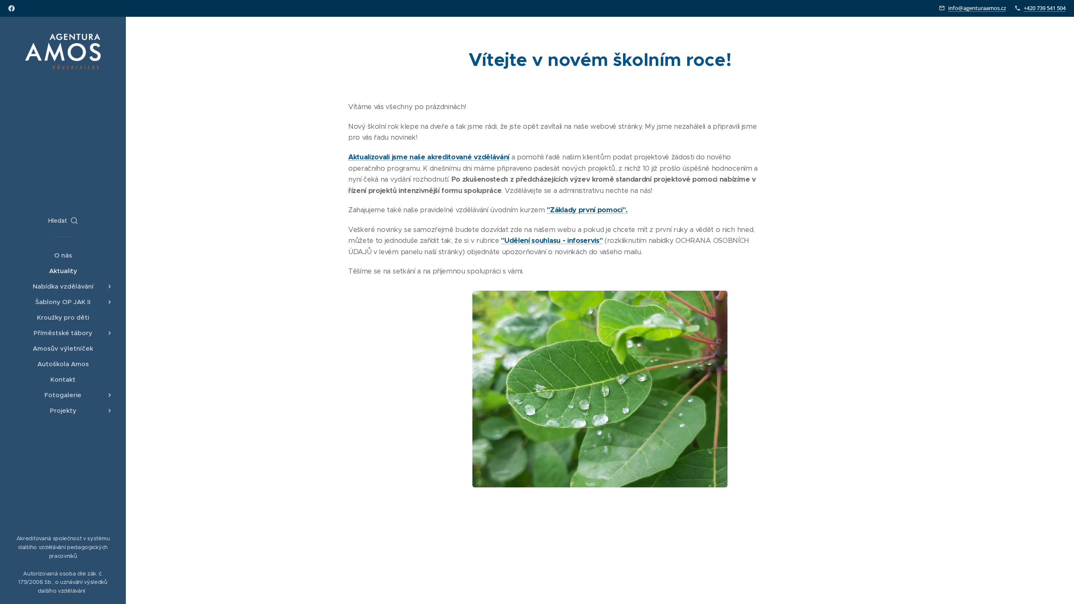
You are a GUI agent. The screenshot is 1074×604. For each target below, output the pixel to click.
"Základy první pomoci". (587, 210)
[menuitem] (63, 255)
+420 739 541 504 (1045, 8)
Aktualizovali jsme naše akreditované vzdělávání (428, 157)
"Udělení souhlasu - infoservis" (551, 240)
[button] (63, 221)
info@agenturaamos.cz (977, 8)
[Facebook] (11, 8)
